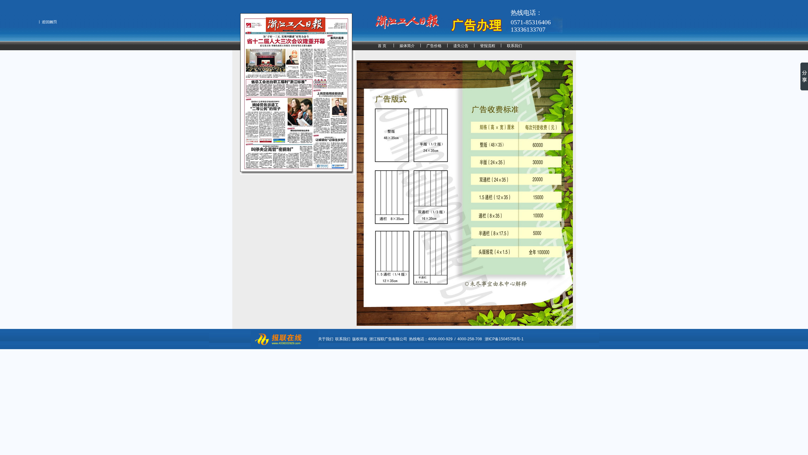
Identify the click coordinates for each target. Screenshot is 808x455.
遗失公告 (460, 46)
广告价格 (434, 46)
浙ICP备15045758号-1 (504, 339)
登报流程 (487, 46)
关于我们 (325, 339)
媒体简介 (407, 46)
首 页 (382, 46)
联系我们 (514, 46)
